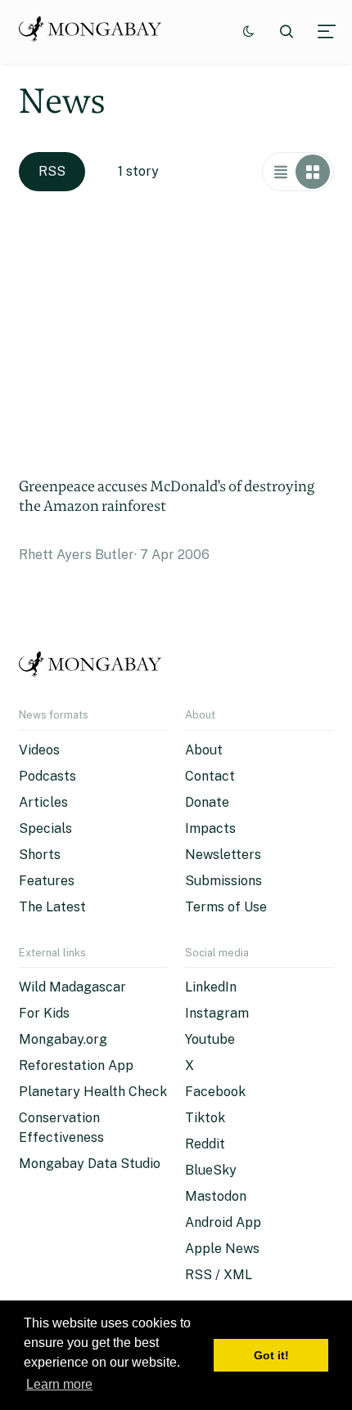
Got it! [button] (271, 1355)
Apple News (222, 1248)
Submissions (223, 881)
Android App (223, 1222)
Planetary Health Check (93, 1091)
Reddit (205, 1144)
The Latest (52, 907)
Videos (39, 750)
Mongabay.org (63, 1039)
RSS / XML (218, 1274)
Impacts (210, 828)
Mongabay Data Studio (89, 1163)
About (204, 750)
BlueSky (211, 1170)
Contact (210, 776)
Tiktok (205, 1118)
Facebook (215, 1091)
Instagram (217, 1013)
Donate (207, 802)
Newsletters (223, 854)
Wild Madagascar (72, 987)
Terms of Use (226, 907)
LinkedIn (211, 987)
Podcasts (47, 776)
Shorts (40, 854)
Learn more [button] (59, 1384)
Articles (43, 802)
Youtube (210, 1039)
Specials (45, 828)
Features (46, 881)
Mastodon (215, 1196)
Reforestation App (76, 1065)
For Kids (44, 1013)
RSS (51, 171)
